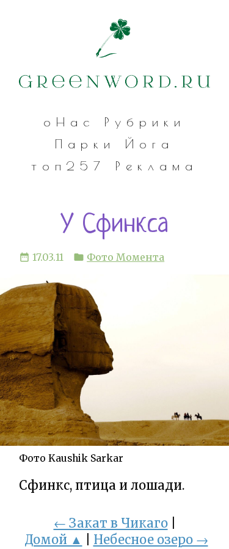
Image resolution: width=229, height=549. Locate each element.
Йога (149, 144)
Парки (85, 144)
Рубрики (145, 122)
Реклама (156, 166)
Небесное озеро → (150, 540)
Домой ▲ (53, 540)
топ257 (68, 166)
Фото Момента (125, 257)
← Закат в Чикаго (111, 523)
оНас (69, 122)
